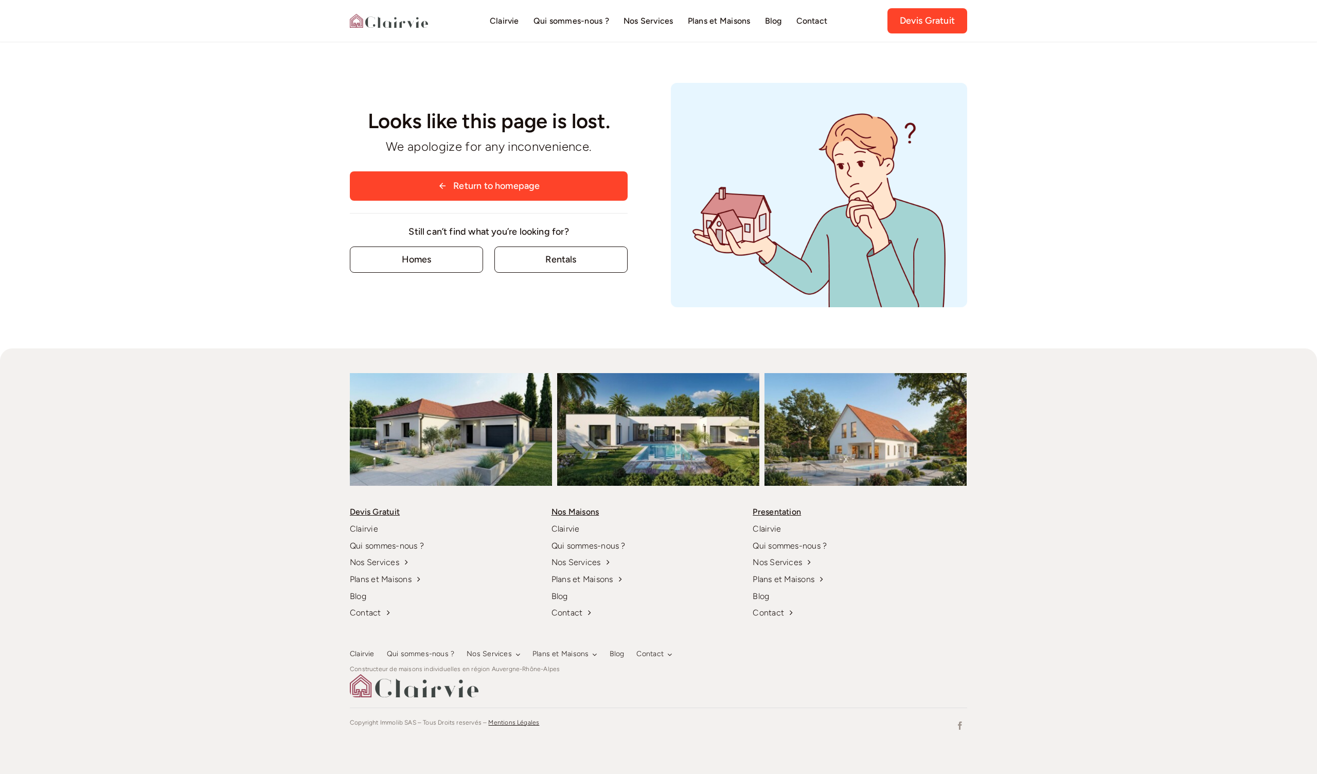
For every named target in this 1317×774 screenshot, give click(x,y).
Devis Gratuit (375, 512)
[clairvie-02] (389, 18)
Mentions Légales (513, 722)
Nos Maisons (575, 512)
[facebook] (960, 725)
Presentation (777, 512)
